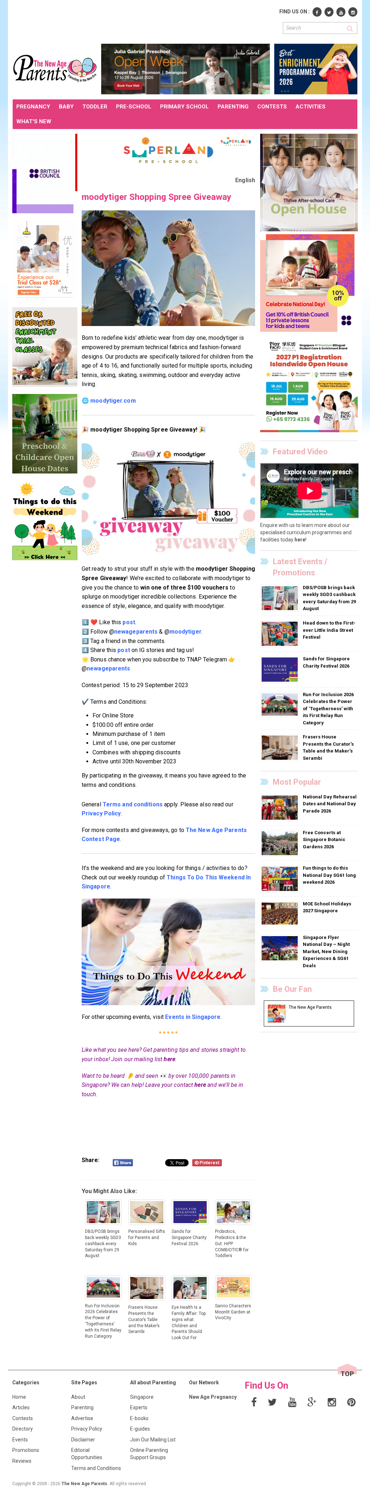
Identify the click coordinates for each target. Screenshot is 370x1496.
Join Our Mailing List (153, 1440)
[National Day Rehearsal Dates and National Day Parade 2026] (281, 807)
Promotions (25, 1450)
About (78, 1397)
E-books (139, 1418)
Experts (138, 1407)
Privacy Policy (86, 1429)
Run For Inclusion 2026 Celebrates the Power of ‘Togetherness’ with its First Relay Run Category (328, 708)
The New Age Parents (84, 1483)
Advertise (82, 1418)
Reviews (21, 1461)
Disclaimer (83, 1440)
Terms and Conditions (96, 1468)
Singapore (142, 1397)
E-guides (140, 1429)
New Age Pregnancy (213, 1397)
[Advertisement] (144, 21)
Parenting (82, 1407)
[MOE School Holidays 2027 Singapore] (281, 913)
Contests (22, 1418)
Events (20, 1440)
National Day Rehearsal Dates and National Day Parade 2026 (330, 804)
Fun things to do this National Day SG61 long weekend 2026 (329, 875)
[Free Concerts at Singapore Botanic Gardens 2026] (281, 842)
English (245, 180)
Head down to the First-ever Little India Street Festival (329, 630)
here (169, 1059)
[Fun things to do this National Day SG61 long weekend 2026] (281, 878)
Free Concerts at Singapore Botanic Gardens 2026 (324, 839)
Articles (21, 1407)
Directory (22, 1429)
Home (19, 1397)
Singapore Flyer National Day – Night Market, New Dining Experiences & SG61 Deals (326, 951)
